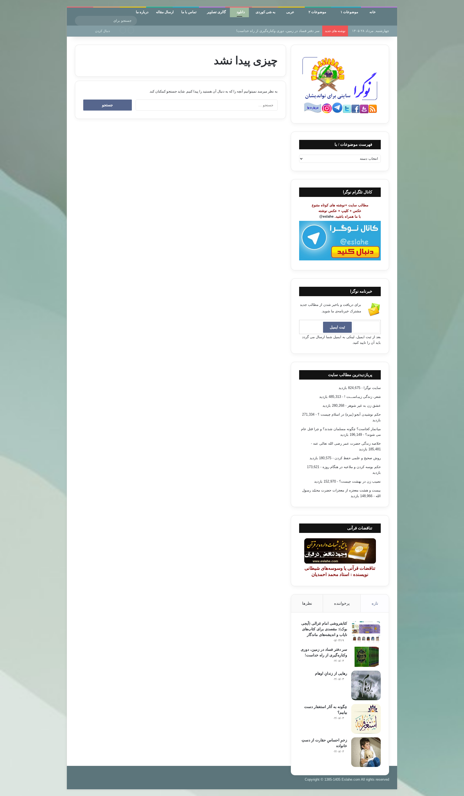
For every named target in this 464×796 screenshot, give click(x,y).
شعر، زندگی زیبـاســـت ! (362, 397)
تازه (375, 603)
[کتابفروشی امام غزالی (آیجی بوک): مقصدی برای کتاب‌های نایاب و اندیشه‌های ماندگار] (366, 632)
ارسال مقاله (165, 11)
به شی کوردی (266, 11)
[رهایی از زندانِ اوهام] (366, 685)
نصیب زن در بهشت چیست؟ (360, 481)
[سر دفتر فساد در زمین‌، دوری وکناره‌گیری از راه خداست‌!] (366, 657)
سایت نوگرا (372, 388)
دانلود (241, 11)
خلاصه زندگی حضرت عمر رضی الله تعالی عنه (347, 443)
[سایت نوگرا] (388, 14)
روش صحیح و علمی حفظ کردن (358, 458)
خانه (372, 11)
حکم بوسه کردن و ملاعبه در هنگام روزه (351, 467)
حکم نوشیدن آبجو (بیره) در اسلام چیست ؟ (349, 414)
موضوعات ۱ (349, 11)
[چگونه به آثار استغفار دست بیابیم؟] (366, 719)
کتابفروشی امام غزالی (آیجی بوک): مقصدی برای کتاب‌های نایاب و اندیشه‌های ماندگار (324, 629)
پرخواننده (342, 603)
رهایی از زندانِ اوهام (331, 673)
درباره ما (142, 11)
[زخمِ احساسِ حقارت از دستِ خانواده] (366, 752)
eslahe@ (326, 216)
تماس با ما (189, 11)
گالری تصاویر (216, 11)
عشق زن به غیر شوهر (364, 406)
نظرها (307, 603)
